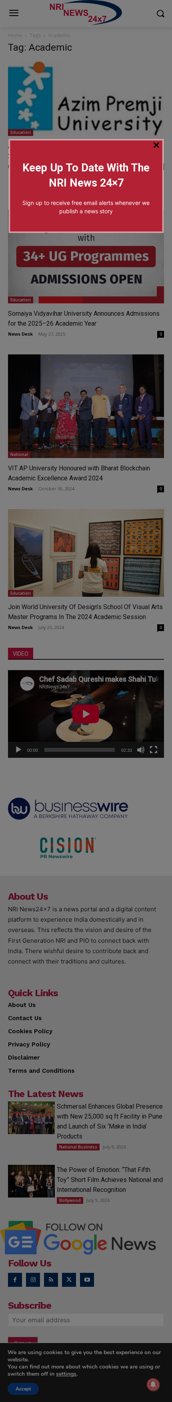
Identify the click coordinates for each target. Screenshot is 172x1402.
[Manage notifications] (153, 1384)
